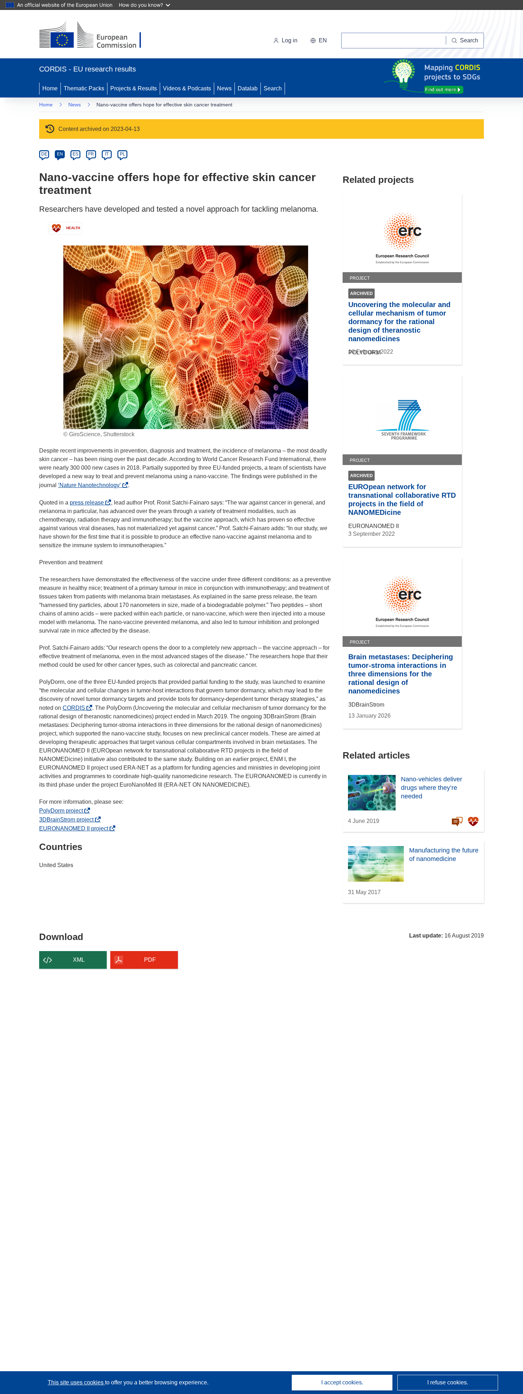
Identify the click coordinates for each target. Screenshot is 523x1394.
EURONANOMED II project (75, 828)
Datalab (248, 88)
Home (50, 88)
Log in (289, 40)
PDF (150, 960)
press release (89, 503)
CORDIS (76, 708)
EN (60, 154)
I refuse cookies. (447, 1382)
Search (273, 88)
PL (122, 154)
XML (79, 960)
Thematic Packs (84, 88)
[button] (319, 40)
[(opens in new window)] (96, 35)
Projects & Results (133, 88)
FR (91, 154)
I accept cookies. (342, 1382)
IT (107, 154)
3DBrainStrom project (68, 820)
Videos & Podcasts (187, 88)
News (224, 88)
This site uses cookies (76, 1382)
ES (75, 154)
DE (44, 154)
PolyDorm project (63, 811)
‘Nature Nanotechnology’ (91, 485)
